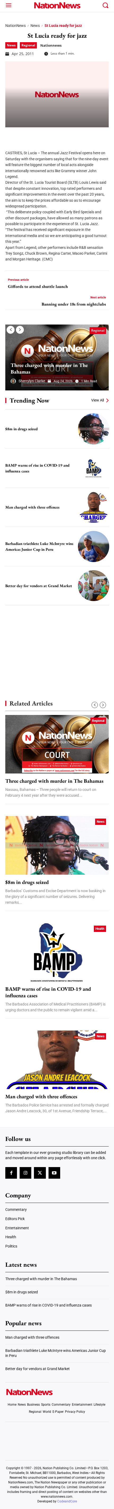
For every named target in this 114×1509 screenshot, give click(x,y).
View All (97, 400)
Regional (28, 45)
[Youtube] (54, 1173)
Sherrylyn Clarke (32, 381)
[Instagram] (25, 1173)
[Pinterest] (37, 135)
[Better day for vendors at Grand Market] (93, 585)
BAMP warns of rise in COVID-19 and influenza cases (48, 992)
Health (99, 929)
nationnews (51, 45)
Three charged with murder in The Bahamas (49, 368)
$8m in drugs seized (21, 428)
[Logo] (57, 5)
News (35, 25)
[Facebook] (11, 135)
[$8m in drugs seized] (93, 428)
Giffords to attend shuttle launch (38, 286)
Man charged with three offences (32, 507)
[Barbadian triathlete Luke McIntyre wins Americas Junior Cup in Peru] (93, 546)
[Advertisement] (57, 643)
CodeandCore (67, 1501)
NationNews (15, 25)
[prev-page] (11, 330)
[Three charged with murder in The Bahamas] (57, 357)
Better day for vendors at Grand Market (38, 585)
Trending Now (29, 400)
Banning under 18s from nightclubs (74, 304)
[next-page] (20, 330)
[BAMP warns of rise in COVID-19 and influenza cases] (93, 468)
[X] (24, 135)
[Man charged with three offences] (93, 507)
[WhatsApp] (51, 135)
